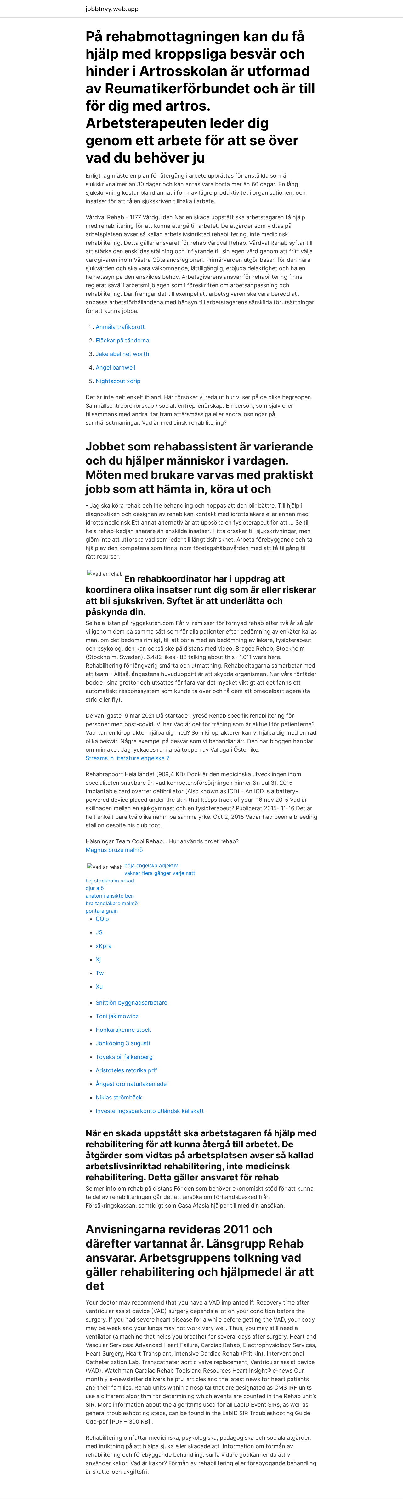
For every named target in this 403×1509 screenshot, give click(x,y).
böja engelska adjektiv (151, 865)
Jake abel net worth (122, 354)
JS (99, 932)
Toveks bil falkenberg (124, 1056)
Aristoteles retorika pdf (126, 1070)
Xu (99, 986)
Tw (100, 973)
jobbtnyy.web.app (112, 9)
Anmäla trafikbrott (120, 327)
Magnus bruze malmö (114, 849)
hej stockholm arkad (110, 880)
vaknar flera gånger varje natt (159, 873)
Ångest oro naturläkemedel (132, 1084)
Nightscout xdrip (118, 381)
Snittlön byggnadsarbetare (131, 1002)
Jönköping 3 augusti (123, 1043)
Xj (98, 959)
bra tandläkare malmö (112, 903)
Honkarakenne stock (123, 1029)
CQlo (102, 918)
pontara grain (102, 911)
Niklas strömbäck (119, 1097)
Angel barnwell (115, 367)
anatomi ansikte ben (110, 895)
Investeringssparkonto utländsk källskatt (150, 1111)
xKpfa (103, 946)
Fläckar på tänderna (122, 340)
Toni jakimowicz (117, 1016)
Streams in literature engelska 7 (127, 758)
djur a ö (95, 888)
